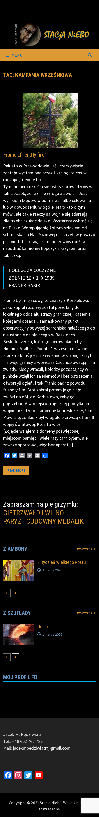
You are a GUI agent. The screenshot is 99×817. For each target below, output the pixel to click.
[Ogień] (18, 627)
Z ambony (15, 549)
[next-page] (15, 593)
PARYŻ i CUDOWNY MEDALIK (43, 521)
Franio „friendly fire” (24, 155)
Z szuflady (17, 613)
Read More (16, 470)
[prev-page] (7, 593)
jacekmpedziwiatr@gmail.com (42, 748)
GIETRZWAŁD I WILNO (33, 513)
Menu (16, 55)
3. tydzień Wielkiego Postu (61, 562)
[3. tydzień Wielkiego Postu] (18, 563)
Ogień (42, 626)
